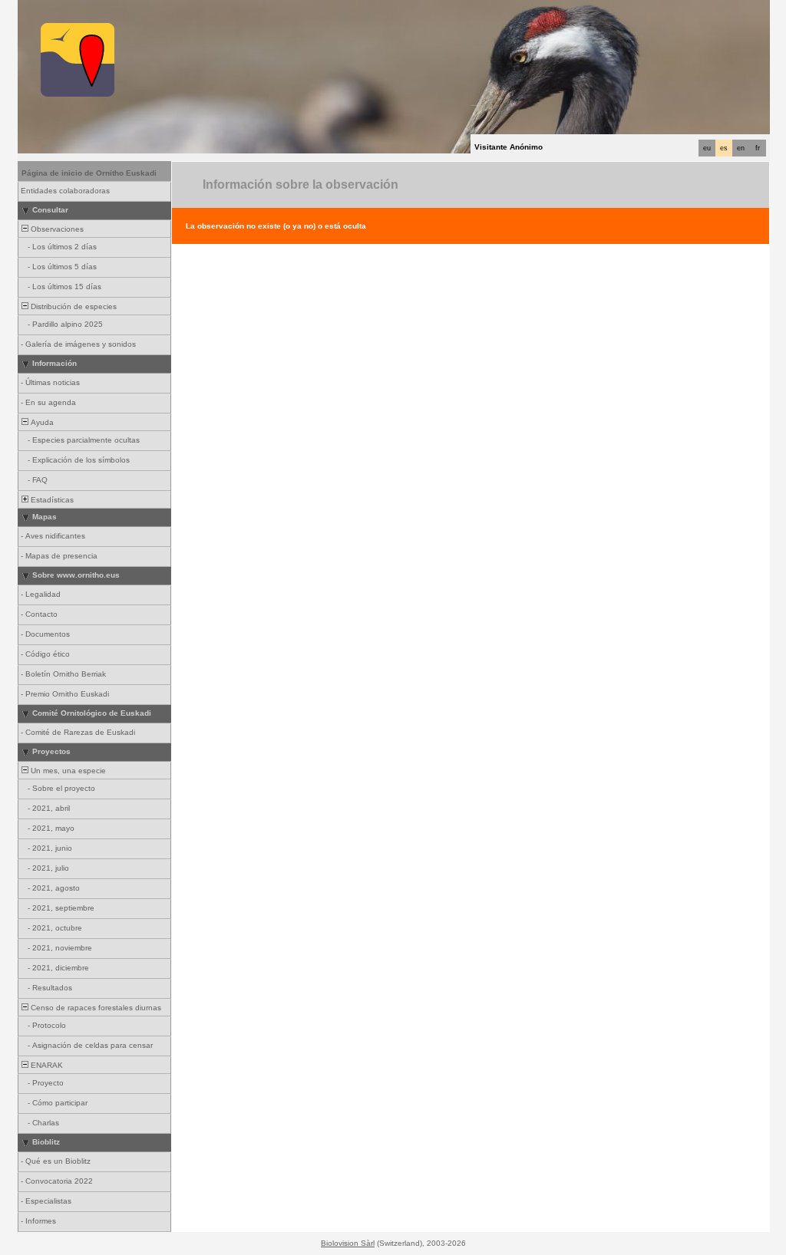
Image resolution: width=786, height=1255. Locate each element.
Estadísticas (51, 500)
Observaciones (56, 229)
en (741, 148)
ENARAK (45, 1065)
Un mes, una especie (67, 770)
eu (707, 148)
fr (757, 148)
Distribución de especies (72, 306)
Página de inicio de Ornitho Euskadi (89, 173)
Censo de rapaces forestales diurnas (94, 1007)
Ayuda (41, 422)
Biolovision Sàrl (348, 1243)
